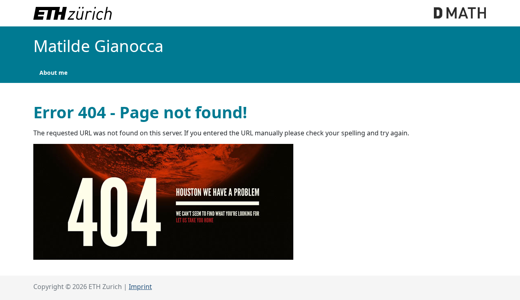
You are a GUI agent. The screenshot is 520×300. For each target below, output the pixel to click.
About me (53, 72)
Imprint (140, 286)
